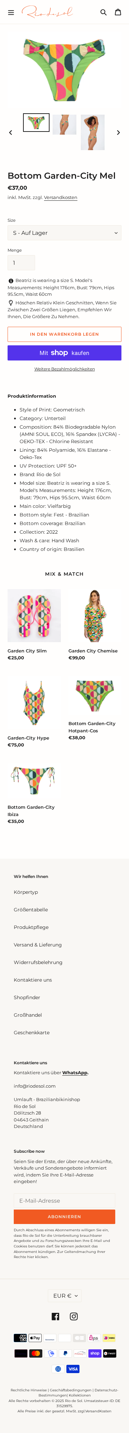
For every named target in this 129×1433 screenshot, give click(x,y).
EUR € (62, 1296)
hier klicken (37, 1257)
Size (11, 220)
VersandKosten (98, 1411)
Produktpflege (31, 927)
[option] (36, 123)
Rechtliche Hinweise (29, 1390)
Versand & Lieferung (38, 945)
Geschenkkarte (32, 1032)
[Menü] (11, 11)
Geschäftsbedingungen (71, 1390)
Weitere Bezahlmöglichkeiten (64, 369)
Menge (15, 250)
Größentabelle (31, 910)
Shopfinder (27, 997)
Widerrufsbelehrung (38, 962)
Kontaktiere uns (33, 980)
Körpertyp (26, 892)
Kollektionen (80, 1395)
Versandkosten (60, 197)
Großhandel (28, 1015)
